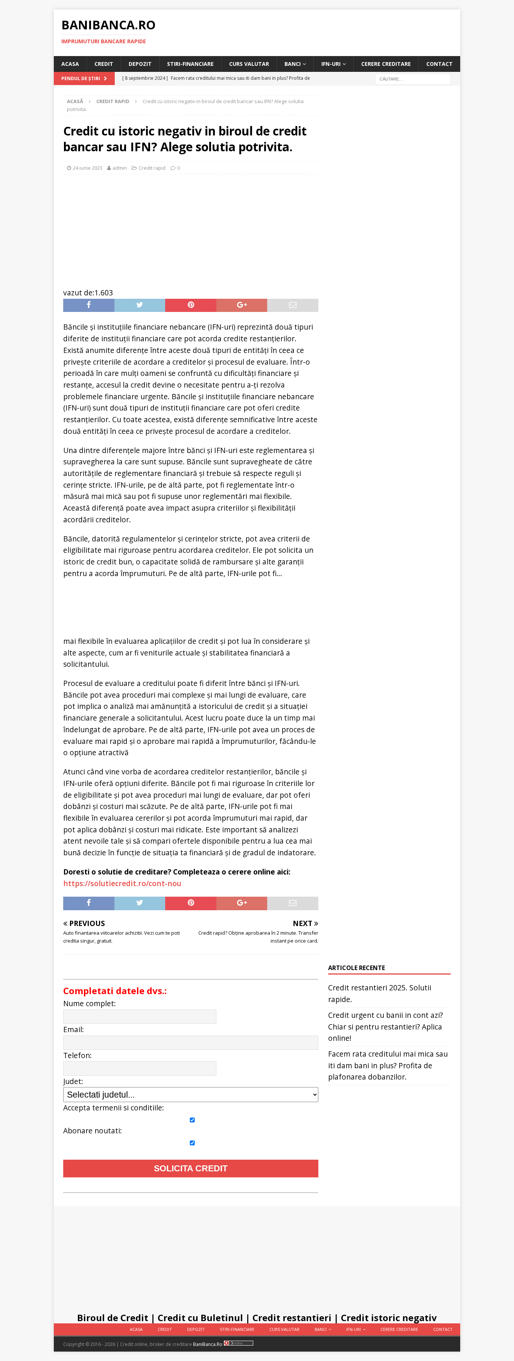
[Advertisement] (190, 227)
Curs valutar (249, 63)
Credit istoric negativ (389, 1317)
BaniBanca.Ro (207, 1344)
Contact (439, 63)
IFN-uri (331, 63)
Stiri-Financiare (190, 63)
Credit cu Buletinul (200, 1317)
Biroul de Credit (112, 1317)
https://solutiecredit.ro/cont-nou (122, 883)
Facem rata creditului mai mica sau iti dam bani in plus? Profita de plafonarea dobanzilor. (388, 1065)
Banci (292, 63)
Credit (103, 63)
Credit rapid (152, 167)
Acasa (70, 63)
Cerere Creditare (386, 63)
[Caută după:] (413, 79)
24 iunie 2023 (87, 167)
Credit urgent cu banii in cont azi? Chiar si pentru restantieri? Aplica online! (385, 1026)
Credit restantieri (292, 1317)
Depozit (140, 63)
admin (120, 167)
